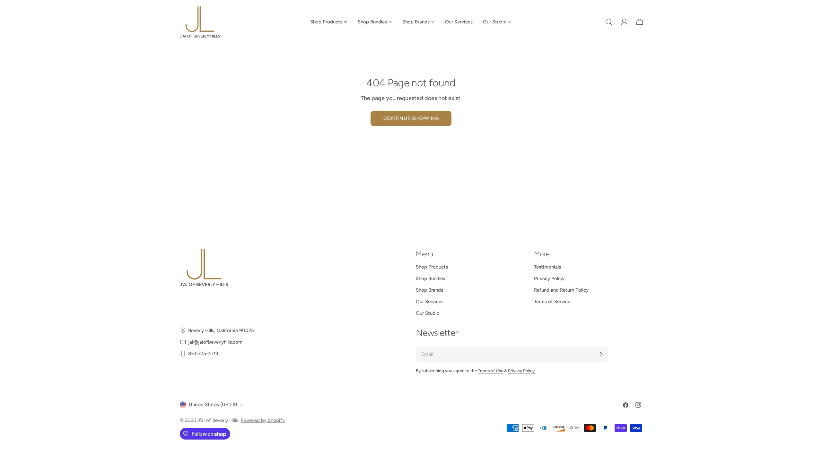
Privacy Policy (549, 278)
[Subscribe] (601, 354)
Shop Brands (429, 290)
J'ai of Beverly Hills (217, 420)
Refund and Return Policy (561, 290)
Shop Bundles (430, 278)
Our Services (429, 301)
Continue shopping (411, 118)
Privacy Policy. (522, 370)
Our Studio (428, 313)
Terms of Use (490, 370)
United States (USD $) (213, 404)
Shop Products (432, 267)
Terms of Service (552, 301)
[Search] (608, 21)
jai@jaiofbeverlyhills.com (215, 342)
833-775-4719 (203, 353)
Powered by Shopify (262, 420)
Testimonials (547, 267)
